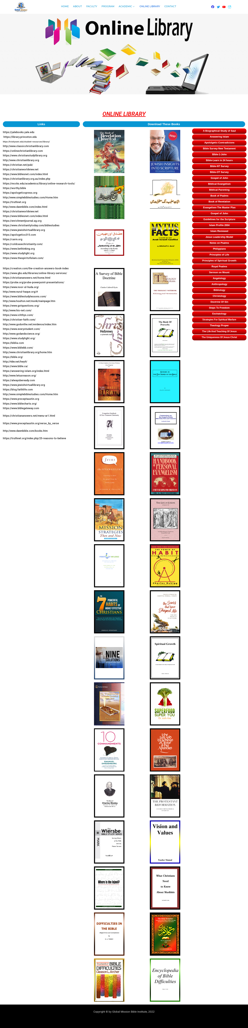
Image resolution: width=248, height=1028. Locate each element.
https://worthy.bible (14, 188)
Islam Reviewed (219, 231)
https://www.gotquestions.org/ (21, 305)
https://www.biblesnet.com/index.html (25, 174)
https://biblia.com (13, 342)
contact (170, 6)
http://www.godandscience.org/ (21, 333)
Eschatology (219, 313)
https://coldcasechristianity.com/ (23, 244)
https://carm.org (12, 239)
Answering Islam (219, 136)
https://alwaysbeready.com (19, 380)
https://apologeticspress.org (20, 192)
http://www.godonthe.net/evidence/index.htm (29, 324)
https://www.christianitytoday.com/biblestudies (31, 225)
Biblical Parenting (219, 189)
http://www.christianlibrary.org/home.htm (27, 352)
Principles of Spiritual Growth (219, 260)
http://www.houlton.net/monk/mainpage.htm (29, 301)
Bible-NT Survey (219, 166)
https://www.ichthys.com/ (18, 314)
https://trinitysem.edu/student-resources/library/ (26, 142)
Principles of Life (219, 254)
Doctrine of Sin (219, 302)
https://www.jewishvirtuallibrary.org (24, 229)
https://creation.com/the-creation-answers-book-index (36, 268)
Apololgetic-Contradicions (219, 142)
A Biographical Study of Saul (219, 130)
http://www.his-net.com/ (17, 310)
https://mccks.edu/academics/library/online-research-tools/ (39, 183)
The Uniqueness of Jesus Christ (219, 337)
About (77, 6)
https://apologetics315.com (19, 234)
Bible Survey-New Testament (219, 148)
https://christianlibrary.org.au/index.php (26, 178)
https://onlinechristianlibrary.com (23, 150)
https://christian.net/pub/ (18, 164)
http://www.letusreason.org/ (19, 375)
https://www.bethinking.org (19, 248)
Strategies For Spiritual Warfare (219, 319)
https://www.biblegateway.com (21, 408)
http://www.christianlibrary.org (21, 160)
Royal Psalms (219, 266)
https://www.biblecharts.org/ (20, 403)
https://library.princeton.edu (20, 136)
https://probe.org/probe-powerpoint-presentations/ (33, 282)
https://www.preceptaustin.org (21, 398)
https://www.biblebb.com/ (18, 347)
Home (65, 6)
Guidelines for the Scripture (219, 219)
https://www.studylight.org (18, 253)
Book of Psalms (219, 195)
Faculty (91, 6)
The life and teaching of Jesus (219, 331)
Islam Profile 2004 (219, 225)
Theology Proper (219, 325)
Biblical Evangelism (219, 184)
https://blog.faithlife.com (18, 389)
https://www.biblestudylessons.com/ (24, 296)
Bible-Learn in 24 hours (219, 160)
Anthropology (219, 284)
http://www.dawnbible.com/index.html (25, 206)
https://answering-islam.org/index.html (26, 370)
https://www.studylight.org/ (19, 338)
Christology (219, 296)
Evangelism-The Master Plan (219, 207)
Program (107, 6)
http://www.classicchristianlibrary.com (26, 146)
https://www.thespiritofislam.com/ (23, 258)
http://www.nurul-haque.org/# (20, 291)
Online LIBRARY (150, 6)
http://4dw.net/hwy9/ (15, 361)
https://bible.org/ (13, 356)
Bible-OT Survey (219, 172)
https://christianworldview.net (20, 169)
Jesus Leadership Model (219, 237)
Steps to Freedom (219, 307)
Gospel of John (219, 178)
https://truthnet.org (14, 202)
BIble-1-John (219, 154)
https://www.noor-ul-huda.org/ (21, 287)
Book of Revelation (219, 201)
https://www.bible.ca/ (15, 366)
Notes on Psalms (219, 243)
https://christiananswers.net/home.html (26, 277)
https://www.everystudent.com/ (21, 328)
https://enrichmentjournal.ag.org (22, 220)
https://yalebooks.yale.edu (20, 132)
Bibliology (219, 290)
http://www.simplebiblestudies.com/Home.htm (30, 197)
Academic (125, 6)
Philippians (219, 248)
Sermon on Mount (219, 272)
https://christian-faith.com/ (19, 319)
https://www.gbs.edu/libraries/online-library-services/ (35, 273)
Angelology (219, 278)
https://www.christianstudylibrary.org (25, 155)
